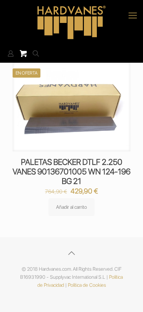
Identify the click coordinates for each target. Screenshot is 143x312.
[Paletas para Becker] (71, 22)
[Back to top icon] (72, 253)
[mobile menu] (132, 15)
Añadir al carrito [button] (71, 207)
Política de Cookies (87, 285)
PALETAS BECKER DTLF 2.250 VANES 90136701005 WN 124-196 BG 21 (71, 171)
